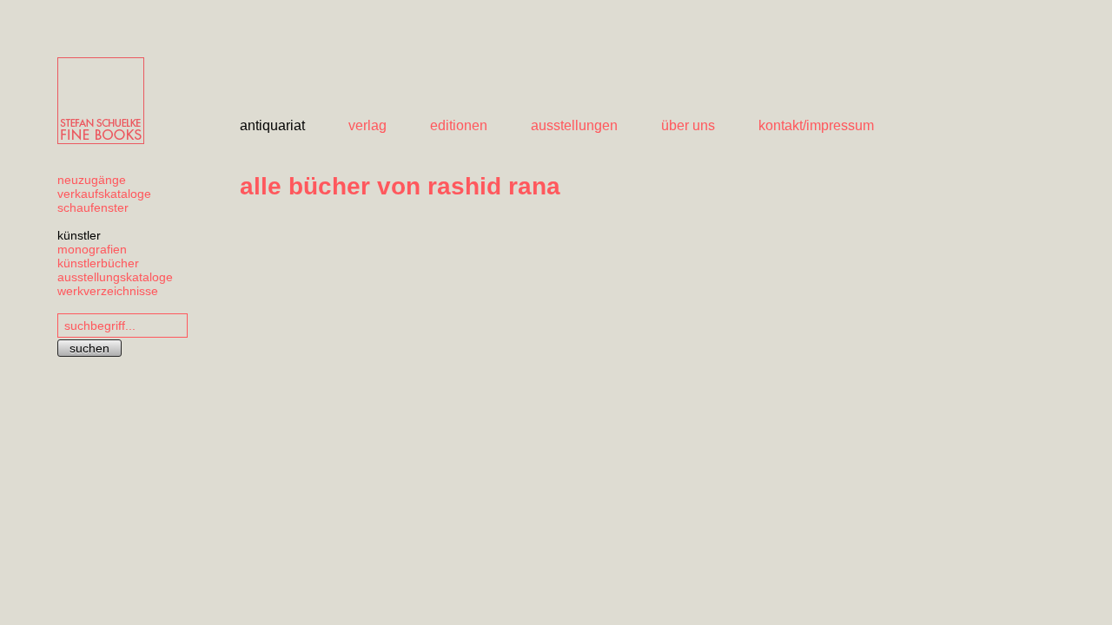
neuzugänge (91, 180)
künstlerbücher (98, 263)
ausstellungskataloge (115, 277)
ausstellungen (574, 125)
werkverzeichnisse (107, 291)
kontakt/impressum (816, 125)
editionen (458, 125)
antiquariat (272, 125)
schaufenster (93, 207)
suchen (89, 348)
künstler (79, 235)
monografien (92, 249)
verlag (367, 125)
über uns (688, 125)
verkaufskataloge (104, 194)
